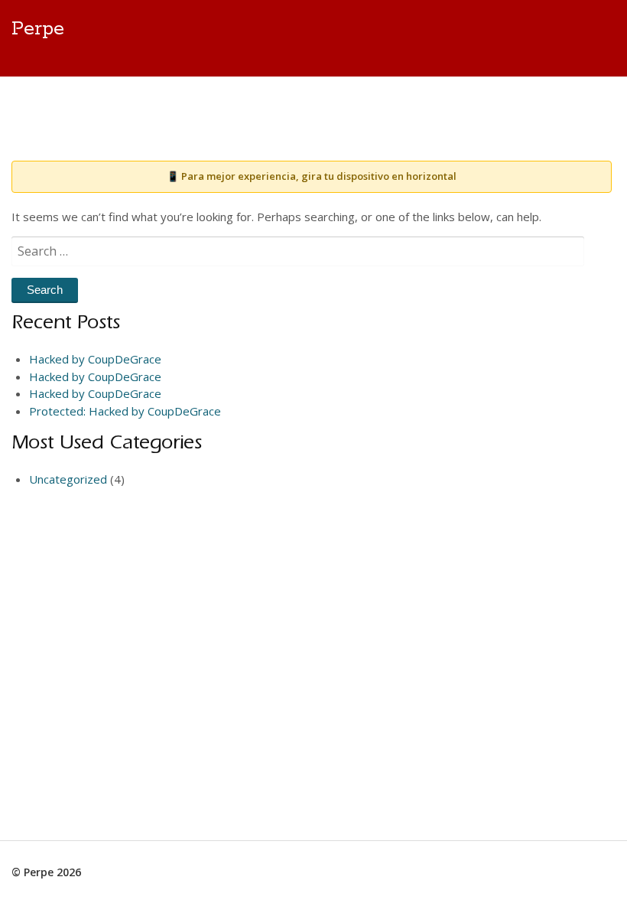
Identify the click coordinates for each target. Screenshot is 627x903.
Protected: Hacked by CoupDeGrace (125, 411)
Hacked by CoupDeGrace (95, 359)
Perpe (37, 29)
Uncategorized (68, 479)
